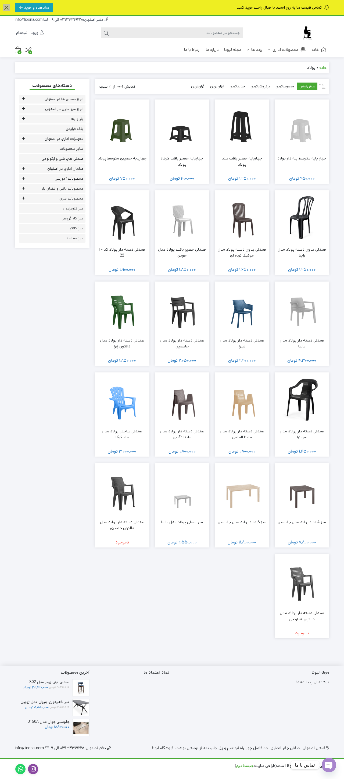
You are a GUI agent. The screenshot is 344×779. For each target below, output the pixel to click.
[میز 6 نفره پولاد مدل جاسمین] (242, 490)
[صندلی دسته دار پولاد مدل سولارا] (302, 399)
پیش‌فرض (307, 86)
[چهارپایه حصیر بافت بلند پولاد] (242, 126)
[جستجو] (106, 32)
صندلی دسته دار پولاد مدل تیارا (242, 343)
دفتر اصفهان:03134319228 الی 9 (78, 20)
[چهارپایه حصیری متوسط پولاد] (122, 126)
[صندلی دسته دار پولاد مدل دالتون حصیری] (122, 490)
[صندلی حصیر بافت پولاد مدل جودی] (182, 217)
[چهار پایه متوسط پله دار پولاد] (302, 126)
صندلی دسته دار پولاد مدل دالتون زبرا (122, 343)
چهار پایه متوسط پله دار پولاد (301, 158)
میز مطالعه (75, 238)
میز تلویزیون (73, 208)
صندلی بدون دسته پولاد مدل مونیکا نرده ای (242, 252)
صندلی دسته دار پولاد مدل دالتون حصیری (122, 525)
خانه (315, 49)
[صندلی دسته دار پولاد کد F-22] (122, 217)
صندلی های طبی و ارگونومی (62, 158)
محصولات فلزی (71, 198)
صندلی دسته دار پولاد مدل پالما (302, 343)
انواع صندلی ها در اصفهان (64, 99)
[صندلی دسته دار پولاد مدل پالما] (302, 308)
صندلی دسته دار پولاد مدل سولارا (302, 434)
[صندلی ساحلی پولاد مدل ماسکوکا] (122, 399)
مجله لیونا (232, 49)
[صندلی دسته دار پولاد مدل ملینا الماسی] (242, 399)
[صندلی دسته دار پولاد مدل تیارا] (242, 308)
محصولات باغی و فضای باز (62, 188)
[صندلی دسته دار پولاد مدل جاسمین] (182, 308)
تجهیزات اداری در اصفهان (64, 138)
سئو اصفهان (275, 772)
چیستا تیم (245, 766)
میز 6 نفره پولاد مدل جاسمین (242, 522)
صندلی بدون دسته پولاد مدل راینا (302, 252)
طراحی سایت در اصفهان (308, 772)
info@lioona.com (29, 20)
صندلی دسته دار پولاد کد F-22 (122, 252)
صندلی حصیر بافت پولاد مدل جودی (182, 252)
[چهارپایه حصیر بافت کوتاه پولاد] (182, 126)
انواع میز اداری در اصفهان (64, 109)
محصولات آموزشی (69, 178)
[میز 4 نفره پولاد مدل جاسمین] (302, 490)
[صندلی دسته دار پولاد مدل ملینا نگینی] (182, 399)
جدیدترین (237, 86)
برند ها (256, 49)
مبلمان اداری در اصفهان (65, 168)
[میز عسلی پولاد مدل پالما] (182, 490)
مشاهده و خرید (36, 7)
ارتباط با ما (192, 49)
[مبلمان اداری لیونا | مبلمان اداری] (307, 33)
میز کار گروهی (72, 218)
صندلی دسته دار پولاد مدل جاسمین (182, 343)
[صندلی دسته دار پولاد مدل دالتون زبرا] (122, 308)
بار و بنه (77, 119)
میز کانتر (76, 228)
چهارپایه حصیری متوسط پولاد (122, 158)
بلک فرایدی (74, 128)
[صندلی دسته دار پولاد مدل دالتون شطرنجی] (302, 581)
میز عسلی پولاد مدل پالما (182, 522)
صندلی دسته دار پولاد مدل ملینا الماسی (242, 434)
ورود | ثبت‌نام (28, 32)
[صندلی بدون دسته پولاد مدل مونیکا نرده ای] (242, 217)
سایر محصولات (71, 148)
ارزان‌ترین (217, 86)
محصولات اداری (284, 49)
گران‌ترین (198, 86)
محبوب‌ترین (284, 86)
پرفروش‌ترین (260, 86)
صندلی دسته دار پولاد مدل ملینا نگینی (182, 434)
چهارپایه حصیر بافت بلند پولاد (242, 161)
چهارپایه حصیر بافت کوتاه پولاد (182, 161)
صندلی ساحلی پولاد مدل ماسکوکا (122, 434)
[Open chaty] (329, 765)
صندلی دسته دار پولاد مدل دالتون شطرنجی (302, 616)
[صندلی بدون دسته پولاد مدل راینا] (302, 217)
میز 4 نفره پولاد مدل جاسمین (302, 522)
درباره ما (212, 49)
